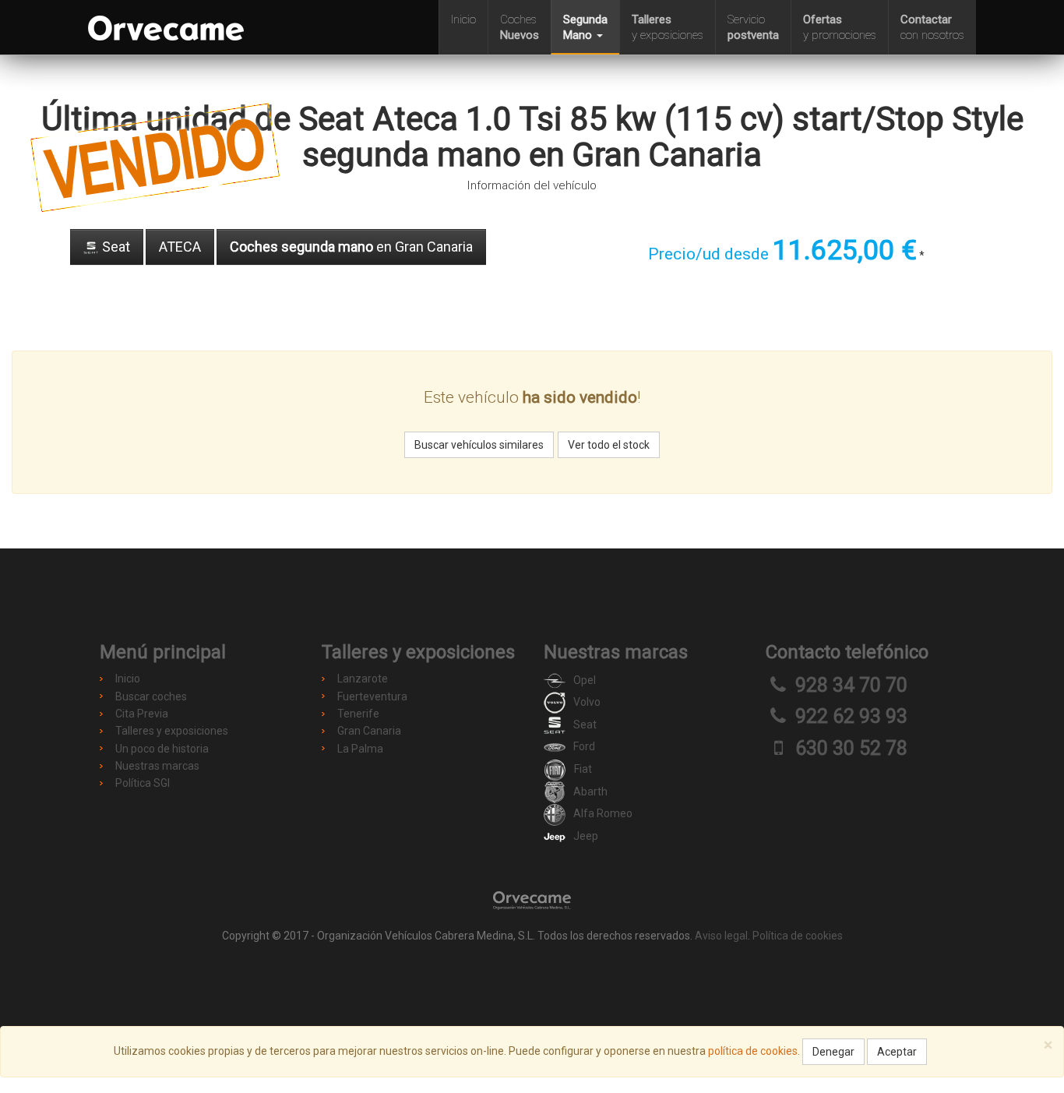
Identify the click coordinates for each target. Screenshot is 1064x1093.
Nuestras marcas (157, 766)
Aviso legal (721, 935)
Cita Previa (141, 713)
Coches (519, 27)
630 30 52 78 (851, 748)
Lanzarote (362, 678)
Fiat (583, 769)
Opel (584, 680)
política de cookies (753, 1051)
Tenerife (358, 713)
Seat (114, 246)
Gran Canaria (369, 731)
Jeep (585, 836)
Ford (584, 746)
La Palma (360, 748)
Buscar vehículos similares (479, 445)
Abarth (590, 791)
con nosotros (932, 27)
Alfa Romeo (602, 813)
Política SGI (142, 783)
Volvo (587, 702)
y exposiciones (667, 27)
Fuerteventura (372, 696)
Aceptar (897, 1051)
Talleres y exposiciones (171, 731)
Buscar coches (151, 696)
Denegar (833, 1051)
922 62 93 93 (851, 716)
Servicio (753, 27)
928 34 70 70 (851, 685)
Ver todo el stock (609, 445)
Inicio (463, 19)
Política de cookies (797, 935)
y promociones (839, 27)
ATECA (180, 246)
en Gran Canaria (351, 246)
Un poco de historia (162, 748)
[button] (585, 27)
